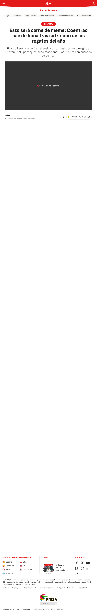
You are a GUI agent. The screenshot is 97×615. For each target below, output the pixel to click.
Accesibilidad (82, 588)
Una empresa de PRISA (48, 598)
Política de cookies (47, 588)
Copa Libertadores (47, 16)
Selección (17, 16)
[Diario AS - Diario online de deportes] (49, 3)
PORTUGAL (48, 24)
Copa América (30, 16)
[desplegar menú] (4, 3)
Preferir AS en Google (81, 117)
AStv (7, 115)
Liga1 (8, 16)
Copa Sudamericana (65, 16)
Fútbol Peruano (48, 10)
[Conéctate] (93, 3)
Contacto (6, 588)
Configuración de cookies (65, 588)
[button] (62, 117)
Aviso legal (15, 588)
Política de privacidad (29, 588)
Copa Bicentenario (84, 16)
